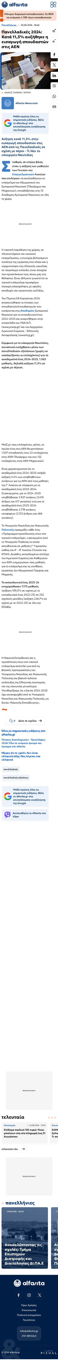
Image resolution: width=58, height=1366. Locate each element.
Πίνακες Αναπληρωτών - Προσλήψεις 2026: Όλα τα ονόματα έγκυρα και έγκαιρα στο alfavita (23, 743)
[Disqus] (29, 870)
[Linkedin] (54, 75)
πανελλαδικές (11, 769)
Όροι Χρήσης (29, 1305)
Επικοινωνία (29, 1310)
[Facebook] (54, 54)
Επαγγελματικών (23, 174)
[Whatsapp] (54, 96)
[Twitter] (54, 65)
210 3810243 (29, 1335)
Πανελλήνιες (9, 25)
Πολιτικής (8, 529)
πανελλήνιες (19, 1203)
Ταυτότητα (29, 1319)
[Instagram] (29, 1295)
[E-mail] (54, 106)
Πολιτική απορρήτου (29, 1315)
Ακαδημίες (28, 310)
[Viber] (54, 85)
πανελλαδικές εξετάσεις (16, 777)
